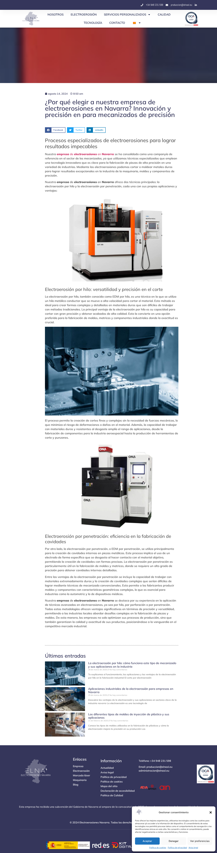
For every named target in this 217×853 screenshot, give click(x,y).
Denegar (174, 841)
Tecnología (93, 23)
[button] (210, 812)
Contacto (117, 23)
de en (85, 154)
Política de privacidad (177, 847)
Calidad (164, 14)
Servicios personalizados (125, 14)
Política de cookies (157, 847)
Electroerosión (84, 14)
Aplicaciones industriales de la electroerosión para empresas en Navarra (130, 690)
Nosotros (55, 14)
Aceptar (147, 841)
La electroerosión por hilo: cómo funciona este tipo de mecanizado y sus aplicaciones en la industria (132, 664)
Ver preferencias (200, 841)
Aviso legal (193, 847)
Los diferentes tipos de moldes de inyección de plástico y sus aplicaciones (128, 716)
